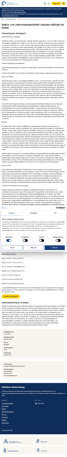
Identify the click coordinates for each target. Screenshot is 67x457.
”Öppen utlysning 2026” (19, 12)
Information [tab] (33, 213)
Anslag (4, 409)
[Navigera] (63, 3)
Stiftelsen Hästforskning (13, 387)
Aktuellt (4, 420)
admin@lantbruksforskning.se (10, 16)
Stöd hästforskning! (8, 412)
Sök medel (5, 406)
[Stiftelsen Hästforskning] (10, 3)
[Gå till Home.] (2, 19)
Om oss (4, 414)
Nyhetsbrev (5, 423)
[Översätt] (44, 3)
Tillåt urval (33, 247)
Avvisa (12, 247)
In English (5, 417)
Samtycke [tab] (12, 213)
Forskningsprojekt (7, 403)
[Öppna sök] (49, 3)
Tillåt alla (54, 247)
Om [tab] (55, 213)
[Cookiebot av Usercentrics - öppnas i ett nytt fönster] (57, 208)
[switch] (25, 240)
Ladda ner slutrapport (11, 296)
